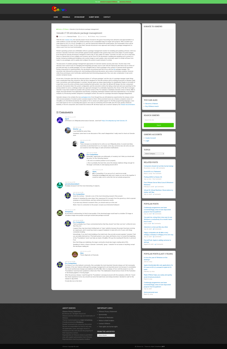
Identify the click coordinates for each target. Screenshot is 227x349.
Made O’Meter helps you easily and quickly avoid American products (158, 276)
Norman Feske (72, 36)
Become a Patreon (151, 103)
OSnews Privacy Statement (71, 311)
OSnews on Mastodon (106, 317)
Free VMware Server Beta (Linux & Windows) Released (158, 183)
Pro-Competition (92, 154)
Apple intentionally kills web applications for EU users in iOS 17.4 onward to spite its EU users (158, 267)
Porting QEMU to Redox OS (153, 177)
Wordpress (80, 322)
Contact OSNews (104, 323)
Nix (114, 69)
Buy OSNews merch (152, 106)
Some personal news (151, 292)
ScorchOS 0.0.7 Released (152, 171)
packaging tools (86, 97)
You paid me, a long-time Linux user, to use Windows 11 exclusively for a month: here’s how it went (158, 219)
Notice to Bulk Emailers (106, 320)
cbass (82, 142)
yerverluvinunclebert (72, 184)
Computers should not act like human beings (158, 166)
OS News (65, 29)
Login (147, 141)
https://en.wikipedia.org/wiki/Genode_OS (114, 120)
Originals (66, 17)
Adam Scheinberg (86, 320)
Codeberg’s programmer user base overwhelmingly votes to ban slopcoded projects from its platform (157, 210)
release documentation (128, 104)
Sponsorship (79, 17)
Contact (106, 17)
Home (56, 17)
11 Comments (102, 36)
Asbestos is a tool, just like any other (156, 227)
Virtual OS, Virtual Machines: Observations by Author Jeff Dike (158, 191)
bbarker (75, 129)
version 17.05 (69, 39)
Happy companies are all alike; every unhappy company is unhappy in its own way (158, 234)
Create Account (150, 138)
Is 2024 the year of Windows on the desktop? (155, 259)
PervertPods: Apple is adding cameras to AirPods (157, 241)
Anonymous (69, 211)
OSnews (64, 346)
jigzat (67, 119)
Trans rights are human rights (108, 326)
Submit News (94, 17)
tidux (82, 253)
